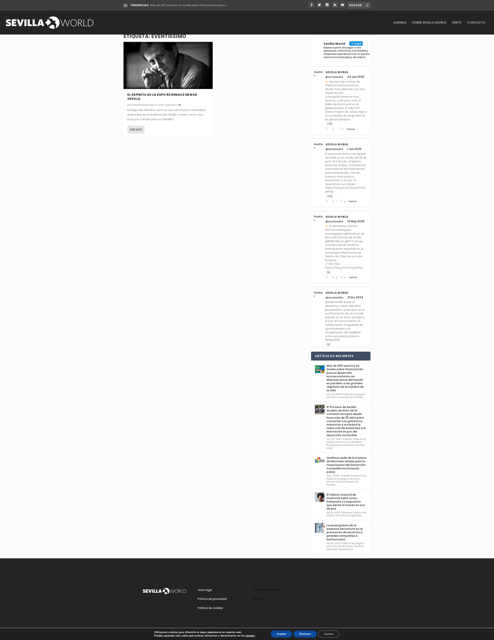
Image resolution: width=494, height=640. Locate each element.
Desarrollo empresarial (340, 549)
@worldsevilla (334, 77)
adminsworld (140, 105)
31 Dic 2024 (355, 297)
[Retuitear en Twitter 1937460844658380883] (334, 129)
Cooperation (354, 442)
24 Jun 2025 (355, 77)
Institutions (348, 445)
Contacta (259, 599)
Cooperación (345, 397)
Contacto (476, 23)
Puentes (358, 397)
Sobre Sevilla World (429, 23)
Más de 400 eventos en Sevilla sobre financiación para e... (189, 5)
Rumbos (359, 546)
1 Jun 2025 (354, 149)
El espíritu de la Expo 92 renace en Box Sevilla (162, 96)
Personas (347, 512)
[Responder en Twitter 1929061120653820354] (327, 201)
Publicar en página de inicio (343, 478)
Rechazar (305, 634)
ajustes (250, 635)
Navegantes (334, 445)
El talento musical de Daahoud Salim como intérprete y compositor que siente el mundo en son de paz (346, 502)
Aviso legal (205, 590)
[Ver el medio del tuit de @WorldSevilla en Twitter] (328, 272)
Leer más (136, 129)
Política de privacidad (212, 599)
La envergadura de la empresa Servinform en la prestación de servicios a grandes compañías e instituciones (345, 532)
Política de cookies (210, 608)
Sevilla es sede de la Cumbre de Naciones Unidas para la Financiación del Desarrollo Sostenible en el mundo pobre (347, 465)
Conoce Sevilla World (267, 590)
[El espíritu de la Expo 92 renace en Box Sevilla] (168, 65)
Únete (456, 23)
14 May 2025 (356, 221)
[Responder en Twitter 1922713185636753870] (327, 277)
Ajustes (328, 634)
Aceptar (281, 634)
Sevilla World (337, 72)
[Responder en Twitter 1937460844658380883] (327, 129)
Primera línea (358, 475)
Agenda (399, 23)
